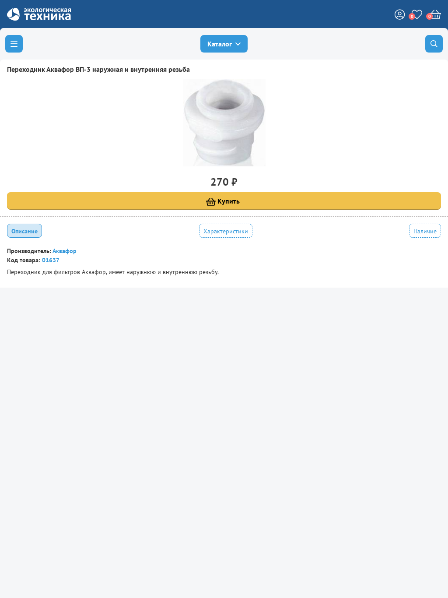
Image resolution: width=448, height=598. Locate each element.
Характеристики (225, 231)
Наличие (425, 231)
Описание (24, 231)
